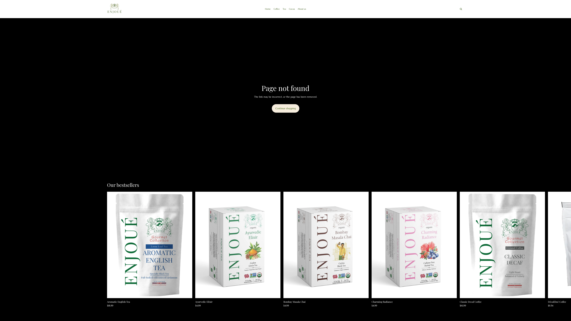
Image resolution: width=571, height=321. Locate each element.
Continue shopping (285, 108)
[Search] (461, 9)
